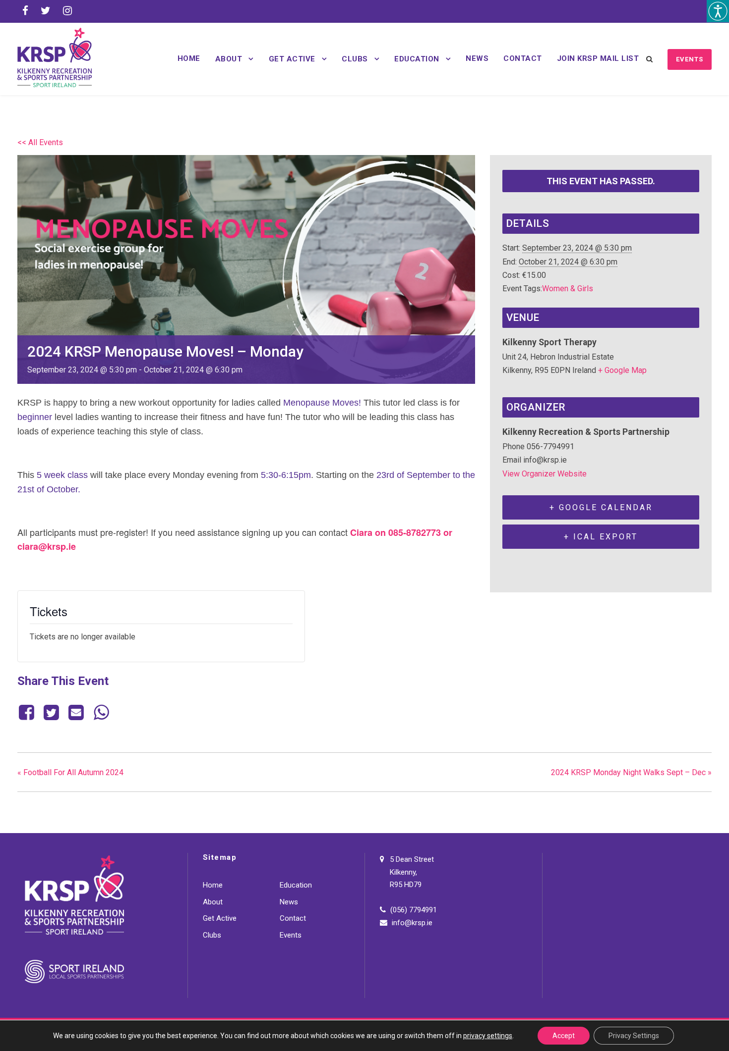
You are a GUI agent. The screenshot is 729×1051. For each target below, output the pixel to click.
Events (689, 59)
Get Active (292, 58)
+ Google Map (622, 370)
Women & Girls (567, 288)
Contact (522, 58)
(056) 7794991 (413, 909)
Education (416, 58)
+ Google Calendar (601, 507)
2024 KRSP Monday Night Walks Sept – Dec (631, 772)
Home (189, 58)
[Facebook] (28, 713)
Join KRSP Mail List (598, 58)
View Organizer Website (544, 473)
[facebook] (25, 11)
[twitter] (46, 11)
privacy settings (487, 1036)
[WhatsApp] (101, 713)
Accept (563, 1036)
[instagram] (67, 11)
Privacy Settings (633, 1036)
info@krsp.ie (412, 922)
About (229, 58)
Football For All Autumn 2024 (70, 772)
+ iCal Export (601, 536)
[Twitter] (51, 713)
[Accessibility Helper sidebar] (718, 11)
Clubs (355, 58)
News (477, 58)
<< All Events (40, 142)
